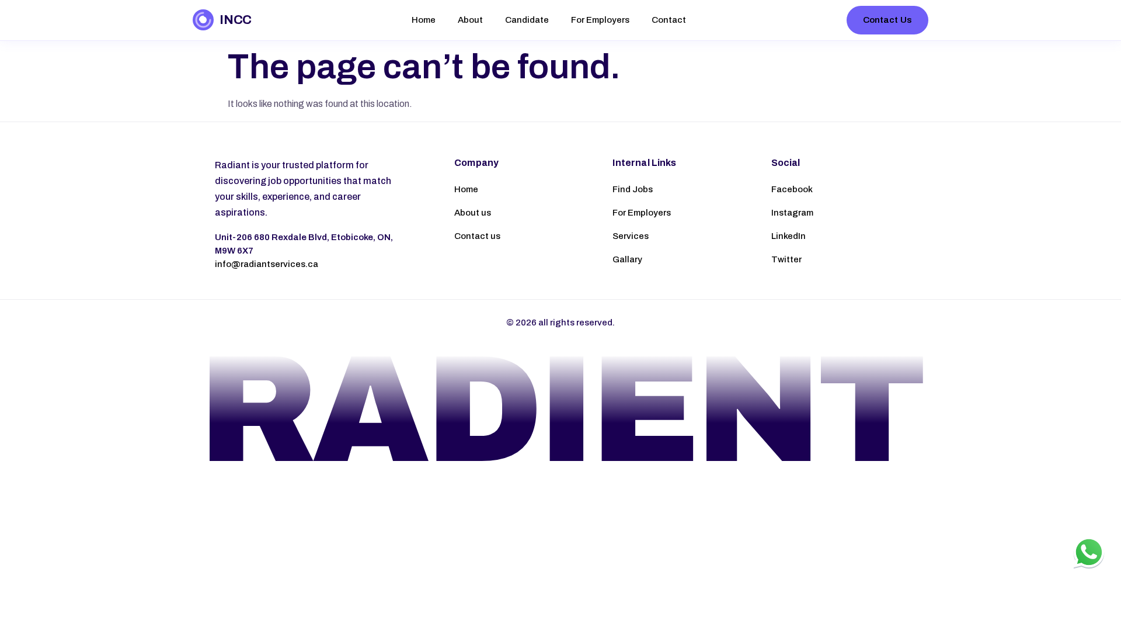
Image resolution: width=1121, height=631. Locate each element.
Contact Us (888, 20)
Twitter (786, 259)
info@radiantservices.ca (266, 264)
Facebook (792, 189)
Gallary (627, 259)
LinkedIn (788, 236)
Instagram (792, 212)
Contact (669, 20)
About (470, 20)
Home (424, 20)
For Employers (600, 20)
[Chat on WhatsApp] (1088, 552)
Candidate (527, 20)
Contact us (477, 236)
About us (472, 212)
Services (630, 236)
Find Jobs (632, 189)
